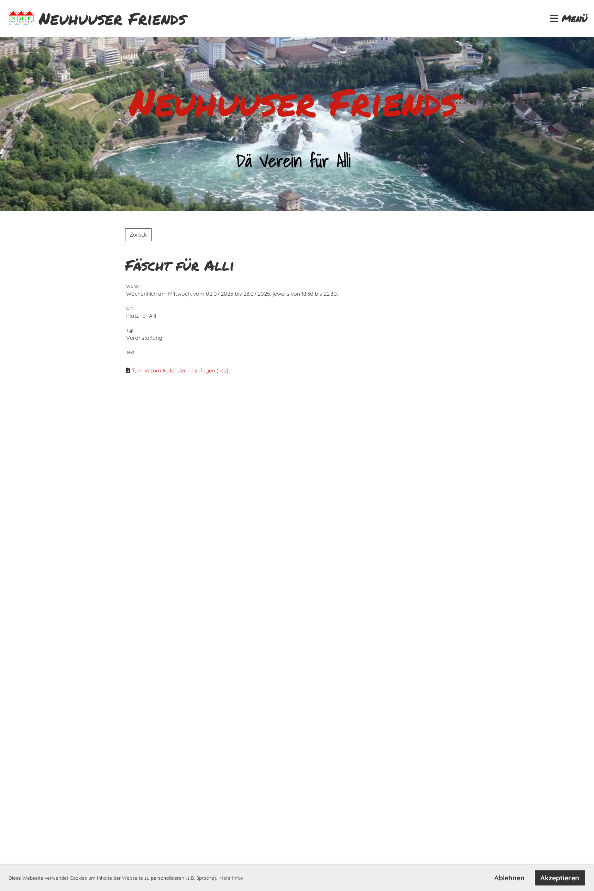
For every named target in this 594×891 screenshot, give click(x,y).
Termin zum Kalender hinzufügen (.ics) (180, 370)
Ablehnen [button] (509, 877)
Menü (572, 18)
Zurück (138, 234)
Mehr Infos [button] (231, 878)
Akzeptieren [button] (559, 877)
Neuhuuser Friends (112, 18)
